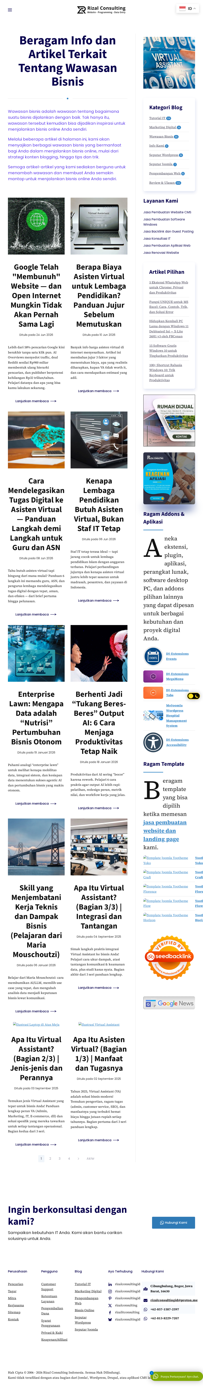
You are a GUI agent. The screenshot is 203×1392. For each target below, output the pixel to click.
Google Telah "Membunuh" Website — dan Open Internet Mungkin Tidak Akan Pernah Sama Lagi (36, 295)
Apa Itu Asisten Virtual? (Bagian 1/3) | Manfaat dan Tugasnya (99, 1054)
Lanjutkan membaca (32, 401)
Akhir (91, 1158)
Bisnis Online (84, 1310)
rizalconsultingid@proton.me (174, 1300)
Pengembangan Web (166, 173)
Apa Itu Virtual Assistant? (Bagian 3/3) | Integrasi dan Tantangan (99, 907)
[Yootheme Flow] (169, 903)
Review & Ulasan (164, 182)
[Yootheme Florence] (169, 889)
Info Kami (158, 145)
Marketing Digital (164, 127)
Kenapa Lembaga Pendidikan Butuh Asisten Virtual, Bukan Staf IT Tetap (99, 504)
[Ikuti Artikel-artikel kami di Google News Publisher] (169, 1002)
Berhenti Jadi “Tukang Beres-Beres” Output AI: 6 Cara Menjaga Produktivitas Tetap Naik (99, 723)
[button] (10, 10)
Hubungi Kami (176, 1222)
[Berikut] (78, 1158)
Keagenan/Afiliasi (54, 1339)
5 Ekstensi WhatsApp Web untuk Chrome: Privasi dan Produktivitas (168, 287)
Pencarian (15, 1284)
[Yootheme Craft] (169, 875)
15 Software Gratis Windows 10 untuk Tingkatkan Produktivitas (168, 350)
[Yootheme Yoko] (169, 860)
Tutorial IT (159, 118)
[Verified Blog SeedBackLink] (169, 958)
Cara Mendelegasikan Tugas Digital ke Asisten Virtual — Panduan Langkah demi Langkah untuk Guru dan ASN (36, 514)
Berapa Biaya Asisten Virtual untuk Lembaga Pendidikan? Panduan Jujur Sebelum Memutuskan (99, 295)
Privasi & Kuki (52, 1332)
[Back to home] (101, 10)
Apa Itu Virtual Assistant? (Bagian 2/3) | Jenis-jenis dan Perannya (36, 1058)
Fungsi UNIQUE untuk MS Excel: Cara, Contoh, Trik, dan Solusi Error (168, 307)
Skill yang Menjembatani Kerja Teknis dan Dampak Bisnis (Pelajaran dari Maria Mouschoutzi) (36, 921)
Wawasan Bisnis (163, 136)
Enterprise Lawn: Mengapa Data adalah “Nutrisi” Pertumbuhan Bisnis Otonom (36, 718)
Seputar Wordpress (165, 155)
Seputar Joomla (162, 164)
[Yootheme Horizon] (169, 918)
